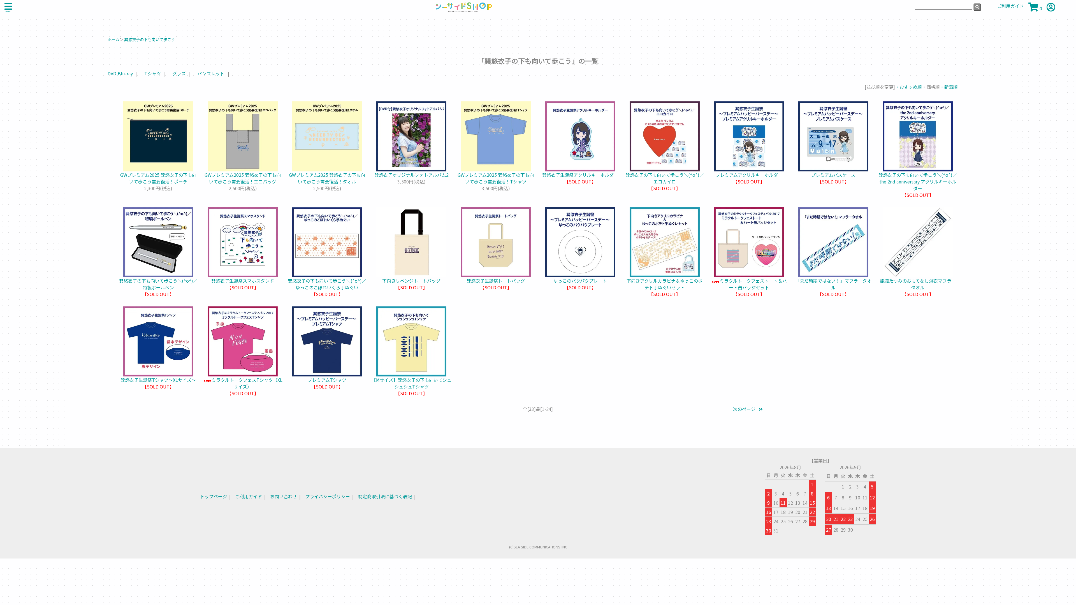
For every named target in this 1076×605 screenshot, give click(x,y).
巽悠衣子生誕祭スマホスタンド (242, 280)
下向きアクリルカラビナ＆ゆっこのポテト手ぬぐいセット (664, 284)
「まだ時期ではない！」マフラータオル (833, 284)
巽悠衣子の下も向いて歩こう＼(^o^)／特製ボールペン (158, 284)
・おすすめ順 (908, 86)
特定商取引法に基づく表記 (385, 496)
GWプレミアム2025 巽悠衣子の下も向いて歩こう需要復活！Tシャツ (496, 178)
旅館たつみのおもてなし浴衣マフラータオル (918, 284)
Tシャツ (152, 73)
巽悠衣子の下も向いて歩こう (149, 39)
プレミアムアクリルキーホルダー (749, 174)
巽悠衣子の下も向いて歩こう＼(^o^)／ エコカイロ (666, 178)
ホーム (113, 39)
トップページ (213, 496)
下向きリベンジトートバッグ (411, 280)
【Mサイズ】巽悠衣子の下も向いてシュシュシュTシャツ (411, 383)
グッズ (179, 73)
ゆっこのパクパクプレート (580, 280)
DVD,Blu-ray (120, 73)
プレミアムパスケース (833, 174)
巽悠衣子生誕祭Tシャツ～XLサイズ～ (158, 379)
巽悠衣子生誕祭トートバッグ (496, 280)
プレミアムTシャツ (327, 379)
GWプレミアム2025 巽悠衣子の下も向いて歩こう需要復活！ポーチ (158, 178)
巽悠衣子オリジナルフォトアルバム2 (411, 174)
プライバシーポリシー (327, 496)
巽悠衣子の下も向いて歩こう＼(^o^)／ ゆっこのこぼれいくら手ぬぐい (327, 284)
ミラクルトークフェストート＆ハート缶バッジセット (753, 284)
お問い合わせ (283, 496)
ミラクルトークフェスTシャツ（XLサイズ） (247, 383)
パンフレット (210, 73)
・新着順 (949, 86)
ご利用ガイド (248, 496)
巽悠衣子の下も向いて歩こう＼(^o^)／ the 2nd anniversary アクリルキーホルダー (919, 181)
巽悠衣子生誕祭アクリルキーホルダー (580, 174)
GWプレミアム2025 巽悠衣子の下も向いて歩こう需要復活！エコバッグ (243, 178)
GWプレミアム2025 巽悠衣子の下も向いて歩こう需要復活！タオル (327, 178)
